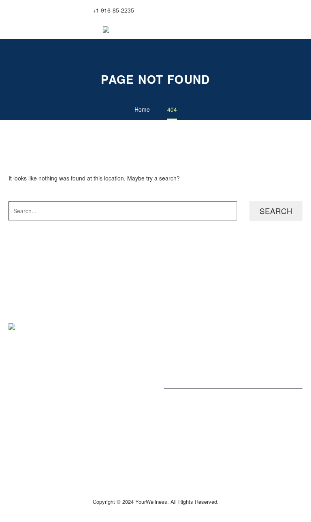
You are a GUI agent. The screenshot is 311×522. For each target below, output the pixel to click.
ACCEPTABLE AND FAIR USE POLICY (58, 391)
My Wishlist (206, 10)
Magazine (176, 334)
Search (276, 210)
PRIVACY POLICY (32, 383)
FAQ (14, 407)
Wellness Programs (189, 342)
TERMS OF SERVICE (36, 375)
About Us (175, 326)
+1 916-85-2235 (113, 10)
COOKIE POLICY (31, 399)
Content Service (184, 350)
